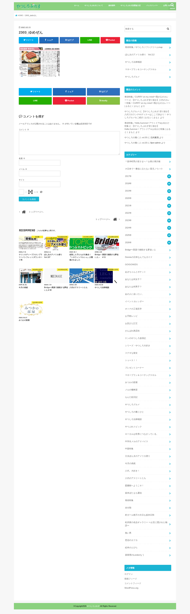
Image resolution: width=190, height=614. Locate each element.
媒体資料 (111, 5)
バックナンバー (152, 5)
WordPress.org (131, 588)
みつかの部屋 (131, 382)
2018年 (128, 183)
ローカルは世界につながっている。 (141, 434)
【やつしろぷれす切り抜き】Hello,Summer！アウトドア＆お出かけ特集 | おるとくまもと (147, 129)
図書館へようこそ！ (134, 485)
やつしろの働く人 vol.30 (135, 137)
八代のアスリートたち (135, 478)
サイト (22, 180)
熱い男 (128, 533)
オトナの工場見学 (133, 309)
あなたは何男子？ (133, 287)
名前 (22, 158)
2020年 (128, 198)
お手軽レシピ (131, 316)
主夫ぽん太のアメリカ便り (137, 456)
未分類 (128, 508)
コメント (24, 129)
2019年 (128, 191)
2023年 (128, 220)
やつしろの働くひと (134, 412)
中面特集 (129, 449)
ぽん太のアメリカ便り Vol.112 (140, 54)
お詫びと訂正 (131, 323)
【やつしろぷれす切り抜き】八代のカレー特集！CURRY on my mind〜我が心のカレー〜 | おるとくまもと (147, 103)
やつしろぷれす (93, 606)
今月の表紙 (130, 463)
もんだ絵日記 (131, 397)
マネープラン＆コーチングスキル (140, 69)
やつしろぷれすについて (94, 5)
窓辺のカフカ (131, 540)
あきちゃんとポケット (135, 272)
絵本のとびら (131, 547)
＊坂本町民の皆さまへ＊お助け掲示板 (143, 161)
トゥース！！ (131, 360)
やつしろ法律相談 (133, 62)
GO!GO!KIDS (131, 264)
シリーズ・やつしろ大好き (137, 345)
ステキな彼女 (131, 353)
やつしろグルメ (132, 77)
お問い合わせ (168, 5)
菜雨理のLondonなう (134, 555)
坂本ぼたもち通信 (133, 493)
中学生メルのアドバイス (136, 441)
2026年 (128, 242)
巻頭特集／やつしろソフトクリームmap (143, 47)
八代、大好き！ (132, 471)
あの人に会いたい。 (134, 294)
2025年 (128, 235)
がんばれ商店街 (132, 331)
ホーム (76, 5)
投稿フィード (130, 579)
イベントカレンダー (134, 301)
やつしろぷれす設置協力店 (131, 5)
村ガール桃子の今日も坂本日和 (139, 515)
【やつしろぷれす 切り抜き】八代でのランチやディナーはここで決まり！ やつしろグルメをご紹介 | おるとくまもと (147, 114)
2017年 (128, 176)
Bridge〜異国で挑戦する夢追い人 (140, 250)
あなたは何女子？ (133, 279)
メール (23, 169)
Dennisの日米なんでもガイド (138, 257)
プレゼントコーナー (134, 368)
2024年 (128, 228)
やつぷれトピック (133, 427)
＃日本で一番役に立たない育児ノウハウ (144, 169)
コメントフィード (132, 583)
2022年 (128, 213)
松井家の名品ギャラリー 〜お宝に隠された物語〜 (146, 524)
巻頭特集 (129, 500)
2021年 (128, 205)
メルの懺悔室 (131, 390)
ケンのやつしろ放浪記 (135, 338)
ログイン (128, 574)
